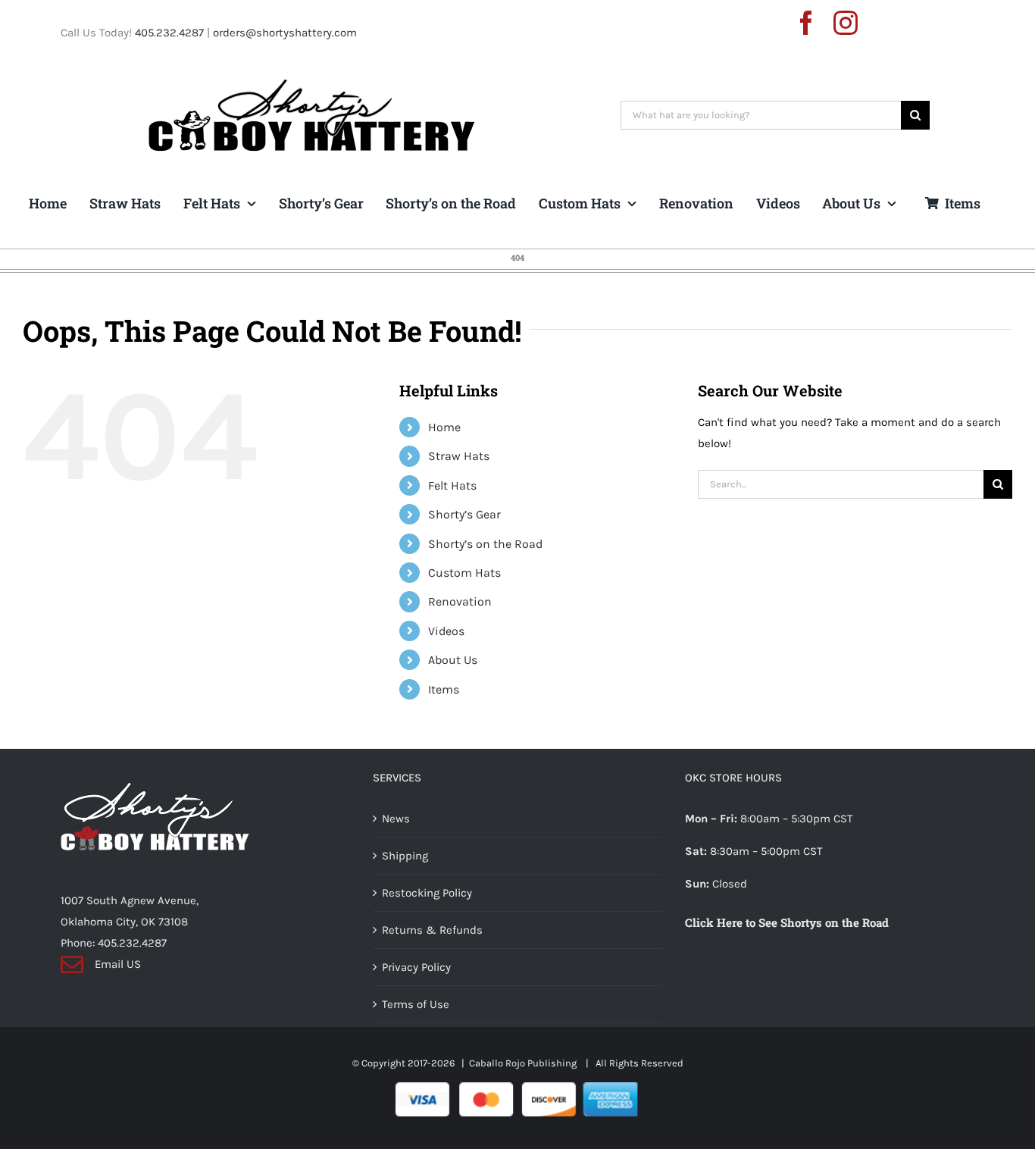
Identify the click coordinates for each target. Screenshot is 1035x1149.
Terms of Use (415, 1004)
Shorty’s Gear (464, 514)
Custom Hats (464, 572)
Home (444, 427)
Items (443, 689)
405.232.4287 (169, 32)
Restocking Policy (427, 893)
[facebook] (806, 23)
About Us (452, 660)
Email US (118, 964)
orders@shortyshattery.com (285, 32)
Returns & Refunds (432, 930)
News (396, 818)
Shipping (405, 856)
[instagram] (845, 23)
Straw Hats (458, 456)
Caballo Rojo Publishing (524, 1063)
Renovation (460, 601)
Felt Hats (452, 485)
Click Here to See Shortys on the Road (787, 922)
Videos (446, 631)
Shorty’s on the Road (485, 544)
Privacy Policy (416, 967)
